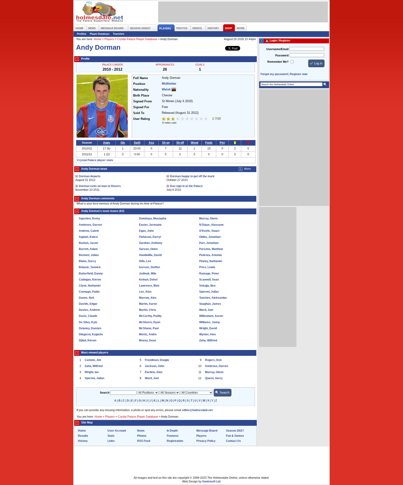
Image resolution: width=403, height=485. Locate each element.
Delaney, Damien (90, 328)
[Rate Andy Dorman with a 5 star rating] (183, 119)
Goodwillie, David (150, 255)
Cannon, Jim (93, 360)
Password (281, 55)
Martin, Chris (147, 309)
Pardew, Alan (153, 372)
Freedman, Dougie (157, 360)
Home (97, 39)
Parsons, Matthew (211, 249)
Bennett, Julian (89, 255)
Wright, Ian (92, 372)
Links (111, 441)
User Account (117, 430)
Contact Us (233, 441)
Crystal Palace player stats (95, 160)
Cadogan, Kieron (90, 279)
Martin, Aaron (148, 303)
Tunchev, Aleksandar (213, 297)
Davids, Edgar (88, 303)
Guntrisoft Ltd (211, 481)
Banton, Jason (88, 243)
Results (83, 435)
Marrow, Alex (147, 297)
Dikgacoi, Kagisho (91, 334)
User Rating (141, 119)
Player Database (99, 33)
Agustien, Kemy (89, 218)
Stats (111, 435)
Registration (175, 441)
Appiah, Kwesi (88, 237)
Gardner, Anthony (150, 243)
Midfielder (169, 83)
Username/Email (277, 49)
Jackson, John (154, 366)
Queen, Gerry (214, 378)
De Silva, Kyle (88, 322)
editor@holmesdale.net (197, 410)
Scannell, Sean (209, 279)
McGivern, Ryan (149, 322)
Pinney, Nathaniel (210, 261)
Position (139, 84)
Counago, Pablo (89, 291)
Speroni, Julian (209, 291)
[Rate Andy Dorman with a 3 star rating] (173, 119)
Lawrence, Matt (149, 285)
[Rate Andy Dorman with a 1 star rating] (164, 119)
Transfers (118, 33)
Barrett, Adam (88, 249)
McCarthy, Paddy (150, 316)
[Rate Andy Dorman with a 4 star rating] (178, 119)
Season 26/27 (235, 430)
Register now (298, 74)
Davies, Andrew (89, 309)
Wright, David (208, 328)
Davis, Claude (88, 316)
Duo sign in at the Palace (186, 186)
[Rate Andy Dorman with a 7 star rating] (192, 119)
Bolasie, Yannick (90, 267)
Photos (141, 435)
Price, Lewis (207, 267)
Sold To (138, 113)
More (247, 168)
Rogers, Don (213, 360)
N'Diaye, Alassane (211, 224)
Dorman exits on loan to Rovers (100, 186)
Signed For (141, 107)
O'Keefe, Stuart (209, 230)
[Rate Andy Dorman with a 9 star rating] (201, 119)
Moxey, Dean (147, 340)
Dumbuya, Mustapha (152, 218)
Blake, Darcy (87, 261)
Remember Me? (277, 61)
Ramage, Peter (209, 273)
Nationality (141, 89)
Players (109, 39)
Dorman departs (90, 176)
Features (173, 435)
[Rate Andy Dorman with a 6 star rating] (187, 119)
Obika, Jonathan (210, 237)
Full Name (140, 78)
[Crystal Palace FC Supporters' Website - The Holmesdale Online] (100, 12)
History (83, 441)
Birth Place (141, 95)
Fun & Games (235, 435)
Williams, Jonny (209, 322)
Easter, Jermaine (150, 224)
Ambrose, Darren (90, 224)
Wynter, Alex (207, 334)
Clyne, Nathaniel (90, 285)
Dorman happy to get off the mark (192, 176)
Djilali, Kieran (87, 340)
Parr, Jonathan (209, 243)
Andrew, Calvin (89, 230)
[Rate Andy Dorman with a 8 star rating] (197, 119)
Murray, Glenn (208, 218)
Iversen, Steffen (149, 267)
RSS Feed (143, 441)
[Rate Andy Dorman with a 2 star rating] (169, 119)
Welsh (166, 89)
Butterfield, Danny (91, 273)
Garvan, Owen (148, 249)
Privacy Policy (205, 441)
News (141, 430)
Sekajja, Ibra (207, 285)
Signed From (142, 101)
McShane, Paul (149, 328)
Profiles (81, 33)
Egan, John (146, 230)
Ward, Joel (206, 309)
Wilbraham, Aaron (211, 316)
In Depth (172, 430)
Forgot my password (274, 74)
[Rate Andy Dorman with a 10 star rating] (206, 119)
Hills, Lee (145, 261)
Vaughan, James (210, 303)
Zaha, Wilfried (208, 340)
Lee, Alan (145, 291)
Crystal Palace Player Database (137, 39)
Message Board (206, 430)
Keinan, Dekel (148, 279)
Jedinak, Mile (147, 273)
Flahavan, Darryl (150, 237)
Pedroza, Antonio (210, 255)
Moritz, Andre (148, 334)
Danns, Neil (86, 297)
